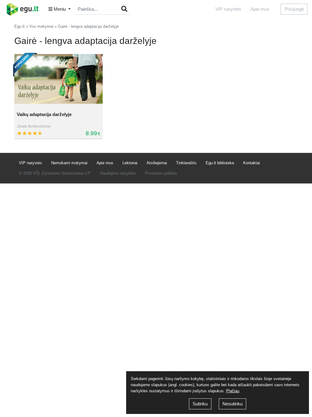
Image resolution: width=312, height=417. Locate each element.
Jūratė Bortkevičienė (34, 126)
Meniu (59, 9)
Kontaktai (251, 163)
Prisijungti (294, 9)
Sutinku (200, 403)
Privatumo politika (161, 173)
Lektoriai (129, 163)
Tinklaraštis (186, 163)
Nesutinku (232, 403)
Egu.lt (19, 26)
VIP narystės (228, 9)
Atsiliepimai (157, 163)
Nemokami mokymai (69, 163)
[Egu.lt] (25, 9)
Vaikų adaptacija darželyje (44, 114)
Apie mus (259, 9)
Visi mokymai (41, 26)
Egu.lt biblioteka (220, 163)
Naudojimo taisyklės (118, 173)
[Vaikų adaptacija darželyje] (58, 79)
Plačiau (232, 391)
